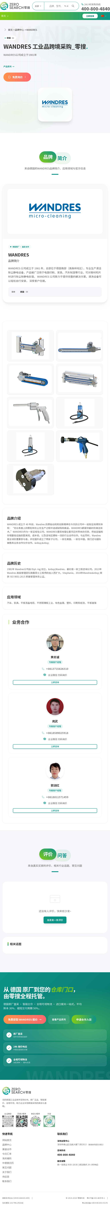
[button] (5, 16)
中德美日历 (8, 1163)
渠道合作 (6, 1149)
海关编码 (6, 1158)
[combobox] (61, 6)
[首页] (15, 6)
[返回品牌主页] (55, 104)
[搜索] (73, 6)
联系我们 (6, 1181)
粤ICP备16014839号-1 (96, 1198)
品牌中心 (19, 29)
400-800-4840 (95, 8)
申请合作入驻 (84, 1019)
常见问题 (6, 1167)
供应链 (5, 1176)
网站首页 (6, 1140)
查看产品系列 (59, 1019)
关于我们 (6, 1172)
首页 (10, 29)
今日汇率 (6, 1153)
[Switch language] (104, 16)
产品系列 (8, 66)
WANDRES (31, 29)
